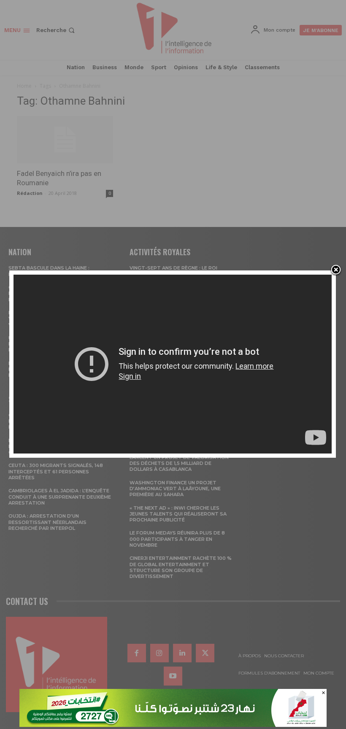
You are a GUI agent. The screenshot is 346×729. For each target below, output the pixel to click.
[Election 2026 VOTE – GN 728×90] (173, 724)
